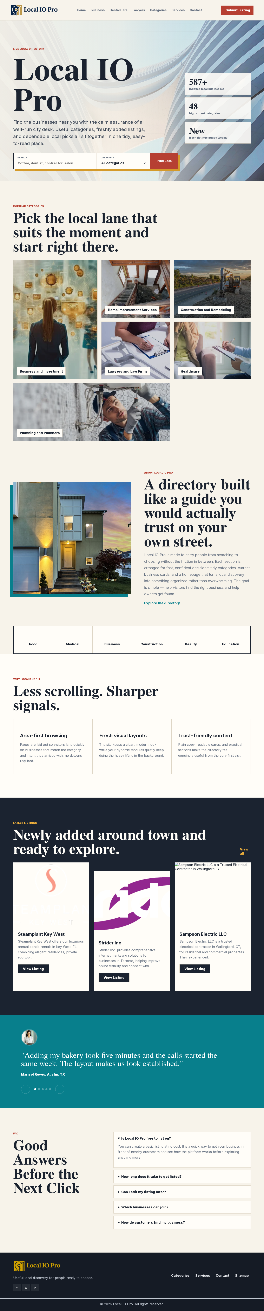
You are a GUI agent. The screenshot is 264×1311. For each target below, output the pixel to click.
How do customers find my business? (153, 1222)
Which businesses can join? (145, 1207)
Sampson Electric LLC (203, 934)
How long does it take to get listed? (151, 1176)
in (35, 1287)
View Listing (33, 969)
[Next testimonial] (59, 1089)
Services (178, 10)
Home (81, 10)
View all (244, 851)
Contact (196, 10)
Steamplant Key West (41, 934)
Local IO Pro (123, 1304)
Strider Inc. (111, 942)
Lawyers (138, 10)
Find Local (164, 161)
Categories (158, 10)
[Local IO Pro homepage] (34, 10)
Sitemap (242, 1275)
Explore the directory (162, 603)
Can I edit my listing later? (143, 1192)
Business (98, 10)
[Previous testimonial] (25, 1089)
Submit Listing (238, 10)
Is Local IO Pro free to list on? (146, 1138)
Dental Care (118, 10)
